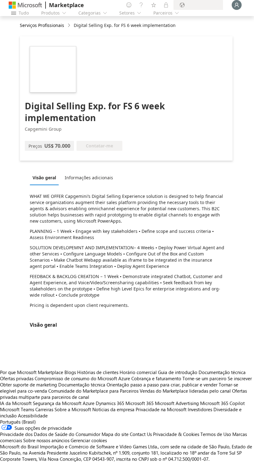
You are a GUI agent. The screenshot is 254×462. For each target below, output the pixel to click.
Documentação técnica (222, 372)
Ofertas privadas (16, 378)
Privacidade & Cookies (176, 434)
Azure (88, 403)
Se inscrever (240, 378)
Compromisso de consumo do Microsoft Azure (83, 378)
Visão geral (44, 178)
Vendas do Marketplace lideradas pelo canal (185, 391)
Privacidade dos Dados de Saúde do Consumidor (50, 434)
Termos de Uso (215, 434)
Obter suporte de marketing (28, 384)
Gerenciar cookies (89, 440)
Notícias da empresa (113, 409)
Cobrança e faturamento (156, 378)
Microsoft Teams (17, 409)
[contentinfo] (69, 25)
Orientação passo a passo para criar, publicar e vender (162, 384)
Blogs (70, 372)
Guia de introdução (177, 372)
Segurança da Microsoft (57, 403)
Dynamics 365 (110, 403)
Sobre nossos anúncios (46, 440)
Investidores (200, 409)
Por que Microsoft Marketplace (31, 372)
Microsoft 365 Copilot (222, 403)
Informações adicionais (89, 178)
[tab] (46, 177)
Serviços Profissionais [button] (42, 25)
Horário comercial (138, 372)
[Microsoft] (25, 5)
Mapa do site (115, 434)
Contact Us (141, 434)
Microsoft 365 (139, 403)
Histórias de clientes (97, 372)
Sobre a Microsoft (73, 409)
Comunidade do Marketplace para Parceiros (93, 391)
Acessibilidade (33, 415)
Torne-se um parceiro (204, 378)
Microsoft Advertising (177, 403)
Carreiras (44, 409)
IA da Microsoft (16, 403)
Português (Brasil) (18, 422)
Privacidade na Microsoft (161, 409)
